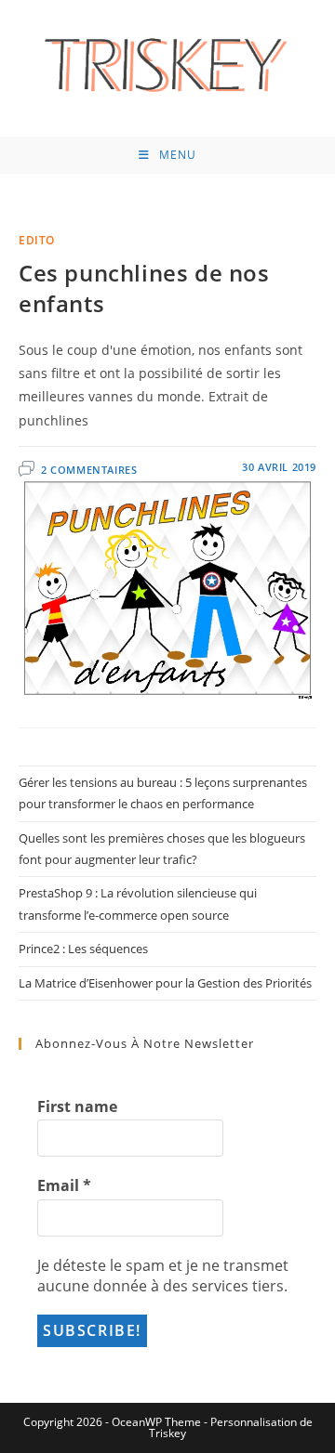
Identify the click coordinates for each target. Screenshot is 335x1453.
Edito (37, 240)
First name (77, 1106)
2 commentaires (89, 470)
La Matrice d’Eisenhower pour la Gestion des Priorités (165, 983)
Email (64, 1185)
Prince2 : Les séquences (83, 948)
